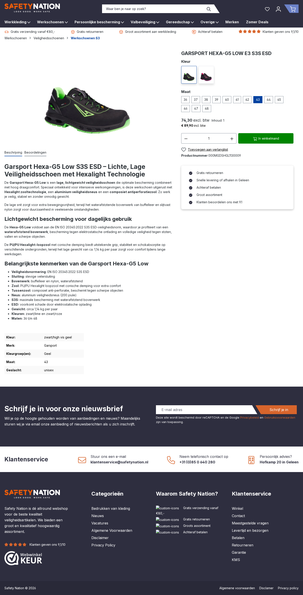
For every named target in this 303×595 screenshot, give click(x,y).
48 (207, 108)
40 (227, 99)
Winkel (237, 508)
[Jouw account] (278, 8)
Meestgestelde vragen (250, 523)
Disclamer (266, 588)
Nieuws (97, 516)
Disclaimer (100, 538)
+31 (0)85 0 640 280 (197, 462)
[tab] (13, 152)
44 (269, 99)
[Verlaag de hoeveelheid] (186, 138)
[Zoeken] (209, 8)
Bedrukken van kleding (110, 508)
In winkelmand (268, 138)
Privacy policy (288, 588)
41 (237, 99)
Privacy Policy (103, 545)
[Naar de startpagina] (32, 8)
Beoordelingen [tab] (35, 152)
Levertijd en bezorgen (250, 530)
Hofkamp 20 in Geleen (279, 462)
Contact (238, 516)
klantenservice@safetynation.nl (119, 462)
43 (258, 99)
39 (216, 99)
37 (196, 99)
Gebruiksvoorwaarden (279, 417)
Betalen (238, 538)
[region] (88, 97)
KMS (236, 559)
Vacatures (99, 523)
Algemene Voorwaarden (111, 530)
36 (185, 99)
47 (196, 108)
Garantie (239, 552)
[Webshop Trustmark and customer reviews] (23, 557)
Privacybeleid (249, 417)
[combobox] (153, 8)
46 (185, 108)
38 (206, 99)
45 (279, 99)
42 (247, 99)
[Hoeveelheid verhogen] (232, 138)
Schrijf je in (279, 409)
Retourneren (242, 545)
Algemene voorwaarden (237, 588)
